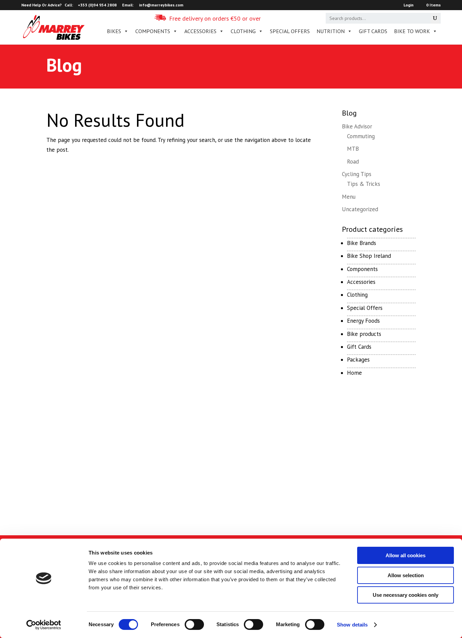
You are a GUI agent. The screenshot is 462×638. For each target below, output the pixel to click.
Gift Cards (373, 31)
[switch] (194, 624)
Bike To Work (412, 31)
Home (354, 372)
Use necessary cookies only (405, 595)
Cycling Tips (356, 174)
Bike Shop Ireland (369, 256)
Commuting (361, 136)
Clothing (357, 294)
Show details (352, 625)
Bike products (364, 334)
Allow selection (406, 575)
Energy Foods (363, 320)
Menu (348, 196)
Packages (358, 359)
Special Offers (365, 308)
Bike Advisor (357, 126)
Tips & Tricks (363, 184)
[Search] (435, 18)
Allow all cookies (405, 555)
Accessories (361, 282)
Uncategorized (360, 209)
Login (408, 5)
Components (362, 269)
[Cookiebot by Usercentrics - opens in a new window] (43, 625)
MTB (353, 148)
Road (353, 161)
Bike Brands (361, 243)
